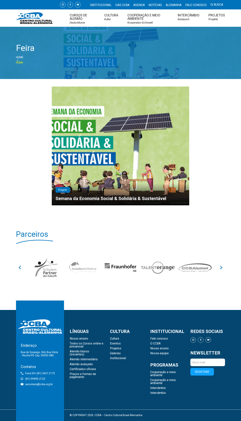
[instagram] (63, 5)
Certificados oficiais (83, 369)
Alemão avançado (81, 364)
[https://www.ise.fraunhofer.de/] (120, 267)
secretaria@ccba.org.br (39, 384)
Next (221, 267)
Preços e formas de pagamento (83, 376)
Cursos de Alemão (78, 19)
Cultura (111, 17)
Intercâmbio (188, 17)
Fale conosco (196, 5)
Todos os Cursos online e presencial (86, 345)
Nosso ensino (79, 338)
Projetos (216, 17)
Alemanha (174, 5)
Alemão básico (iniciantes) (79, 353)
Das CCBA (122, 5)
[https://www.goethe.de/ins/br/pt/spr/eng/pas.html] (46, 267)
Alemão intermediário (84, 359)
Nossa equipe (159, 353)
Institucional (101, 5)
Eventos (115, 343)
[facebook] (70, 5)
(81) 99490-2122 (35, 378)
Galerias (115, 353)
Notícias (155, 5)
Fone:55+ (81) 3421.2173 (40, 373)
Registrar (202, 371)
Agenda (139, 5)
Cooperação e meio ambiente (143, 19)
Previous (20, 267)
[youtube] (78, 5)
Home (19, 57)
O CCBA (155, 343)
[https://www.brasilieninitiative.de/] (83, 267)
